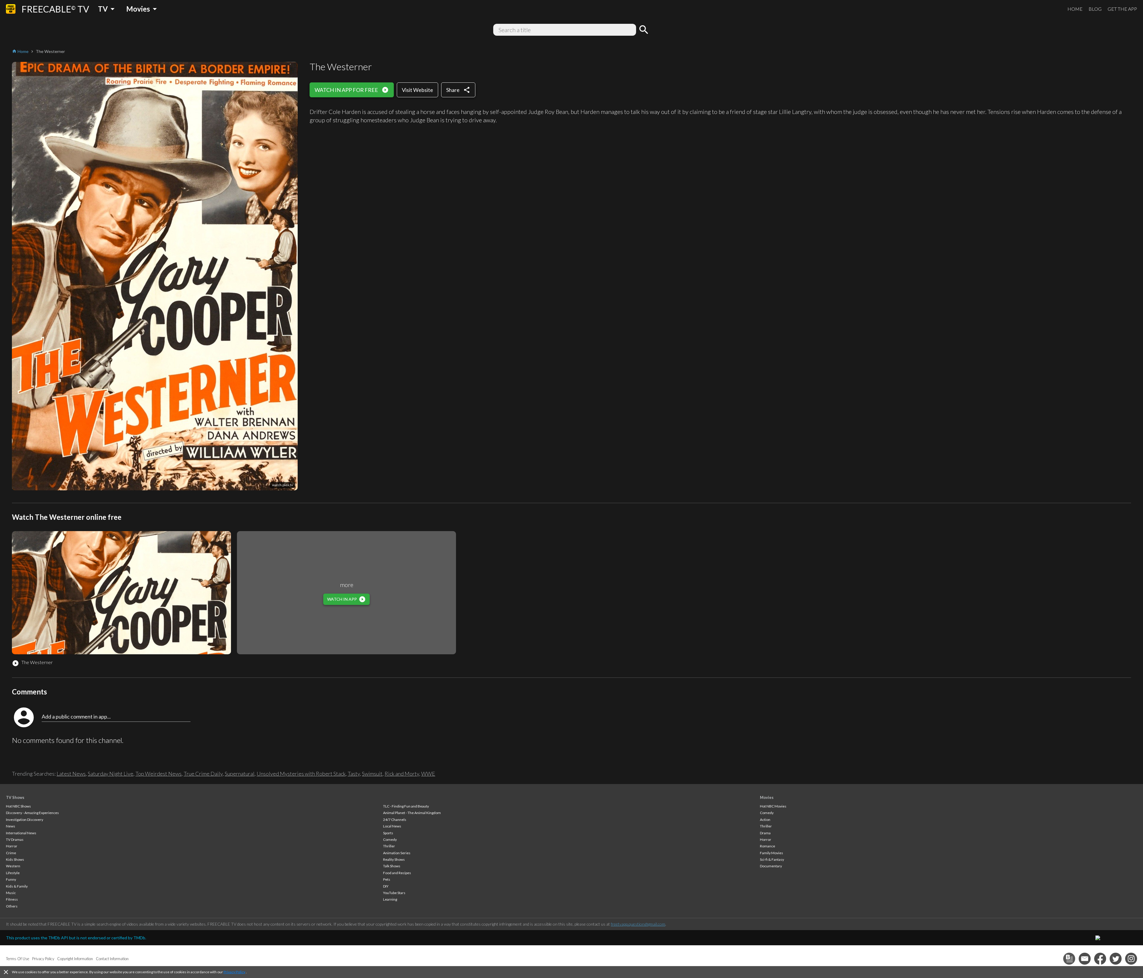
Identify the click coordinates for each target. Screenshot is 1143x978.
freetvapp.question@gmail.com (638, 924)
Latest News (71, 773)
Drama (765, 833)
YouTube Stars (394, 893)
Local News (392, 826)
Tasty (354, 773)
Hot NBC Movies (773, 806)
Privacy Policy (234, 972)
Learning (390, 899)
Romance (767, 846)
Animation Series (396, 853)
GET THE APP (1122, 9)
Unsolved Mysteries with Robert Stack (301, 773)
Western (13, 866)
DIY (385, 886)
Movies (767, 797)
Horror (11, 846)
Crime (11, 853)
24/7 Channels (394, 819)
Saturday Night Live (110, 773)
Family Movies (771, 853)
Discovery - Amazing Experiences (32, 812)
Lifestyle (13, 873)
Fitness (12, 899)
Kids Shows (15, 859)
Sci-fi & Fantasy (772, 859)
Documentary (771, 866)
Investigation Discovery (24, 819)
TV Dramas (15, 839)
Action (765, 819)
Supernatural (239, 773)
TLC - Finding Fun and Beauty (406, 806)
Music (11, 893)
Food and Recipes (397, 873)
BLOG (1095, 9)
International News (21, 833)
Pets (386, 879)
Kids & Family (17, 886)
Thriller (389, 846)
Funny (11, 879)
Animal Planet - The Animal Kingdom (412, 812)
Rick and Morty (402, 773)
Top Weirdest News (158, 773)
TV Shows (15, 797)
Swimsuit (372, 773)
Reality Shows (394, 859)
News (10, 826)
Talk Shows (391, 866)
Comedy (390, 839)
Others (12, 906)
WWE (428, 773)
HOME (1075, 9)
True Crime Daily (203, 773)
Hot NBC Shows (18, 806)
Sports (388, 833)
